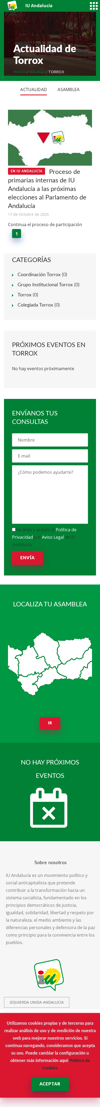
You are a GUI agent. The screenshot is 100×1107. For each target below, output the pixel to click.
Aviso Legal (53, 537)
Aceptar (50, 1084)
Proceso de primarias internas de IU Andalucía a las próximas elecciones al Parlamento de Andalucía (47, 189)
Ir (50, 723)
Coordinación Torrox (39, 274)
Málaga (37, 71)
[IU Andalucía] (12, 5)
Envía (27, 558)
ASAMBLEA (68, 89)
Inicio (19, 71)
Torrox (24, 295)
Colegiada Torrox (35, 305)
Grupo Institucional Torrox (45, 285)
